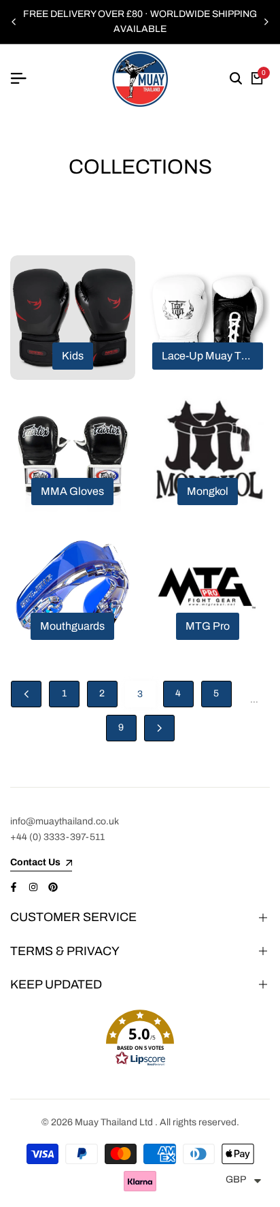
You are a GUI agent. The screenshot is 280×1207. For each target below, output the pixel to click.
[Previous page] (26, 694)
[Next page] (159, 728)
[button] (140, 1038)
